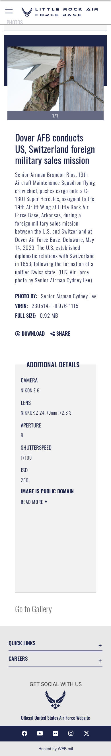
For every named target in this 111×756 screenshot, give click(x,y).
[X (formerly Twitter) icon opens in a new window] (86, 733)
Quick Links (22, 643)
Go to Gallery (33, 608)
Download (32, 333)
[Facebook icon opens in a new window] (24, 733)
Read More (33, 501)
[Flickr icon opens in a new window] (55, 733)
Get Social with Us (56, 684)
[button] (9, 12)
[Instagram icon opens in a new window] (71, 733)
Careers (18, 658)
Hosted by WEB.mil (55, 748)
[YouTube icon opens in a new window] (40, 733)
